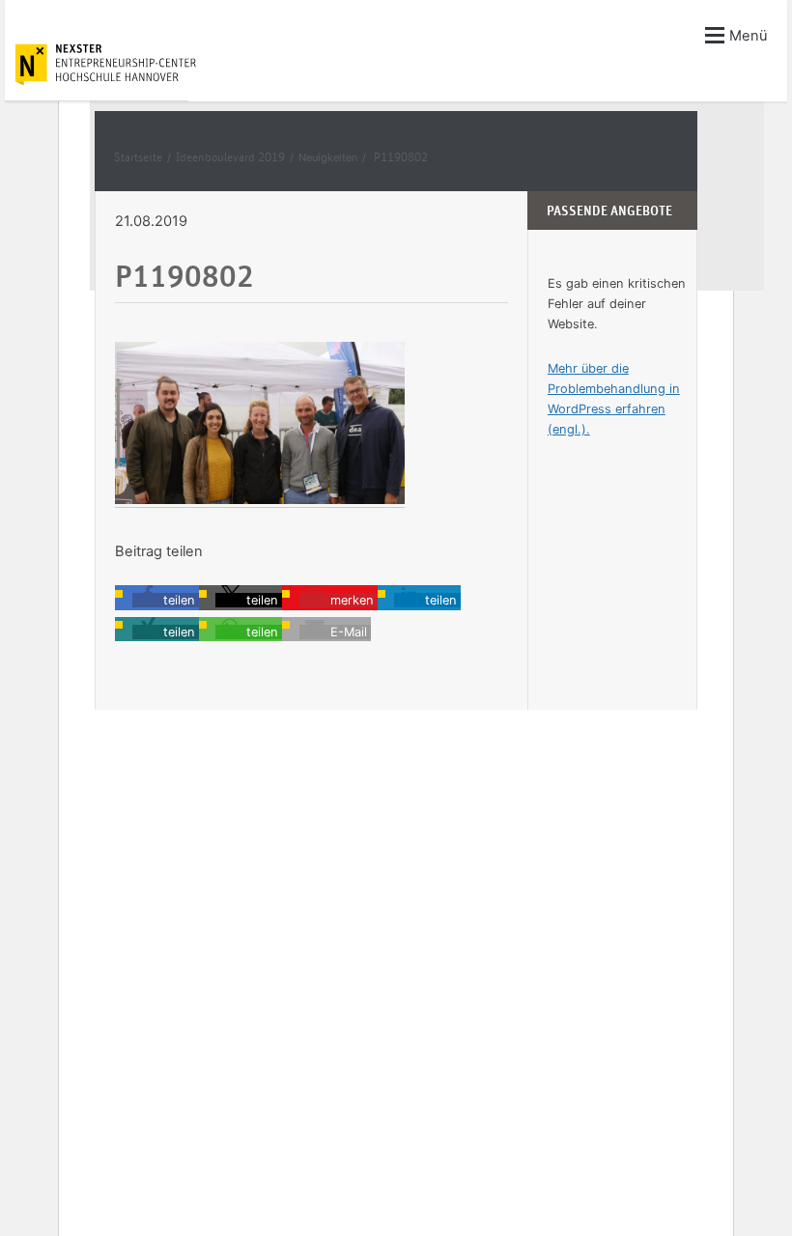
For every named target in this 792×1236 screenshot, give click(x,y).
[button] (165, 600)
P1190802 (401, 158)
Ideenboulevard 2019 (230, 158)
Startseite (138, 158)
